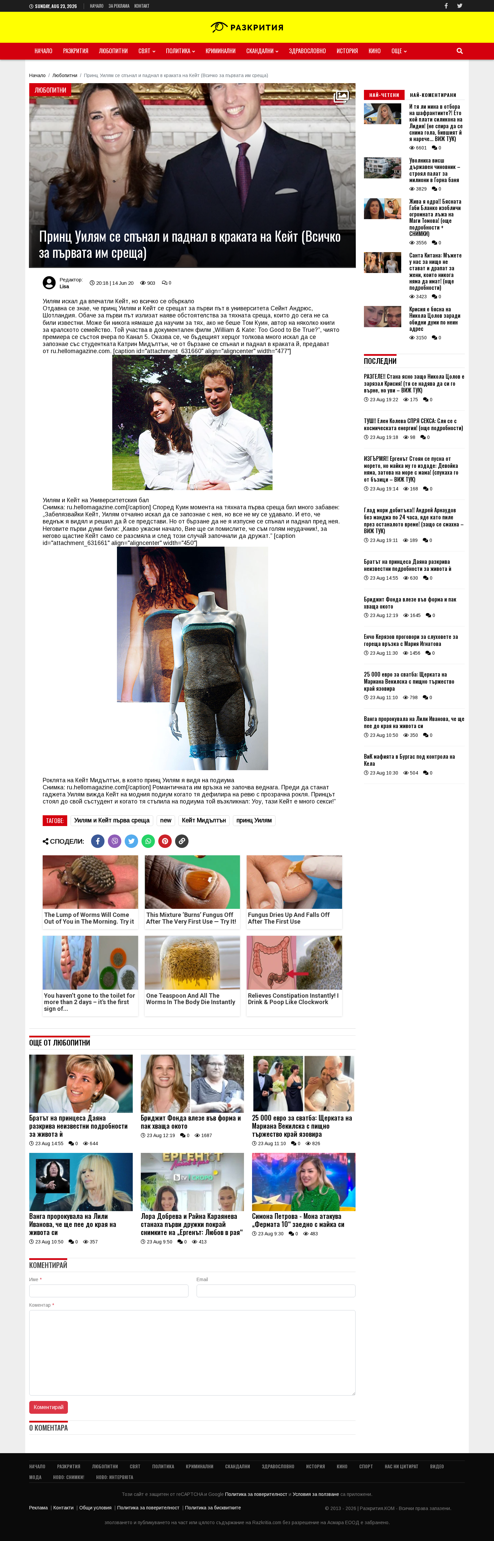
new (165, 820)
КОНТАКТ (142, 5)
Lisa (64, 286)
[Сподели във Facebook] (98, 841)
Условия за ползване (316, 1494)
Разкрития (75, 50)
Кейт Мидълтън (204, 820)
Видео (437, 1466)
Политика (178, 50)
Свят (144, 50)
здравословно (307, 50)
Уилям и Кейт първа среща (112, 820)
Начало (97, 5)
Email (202, 1279)
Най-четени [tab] (384, 94)
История (347, 50)
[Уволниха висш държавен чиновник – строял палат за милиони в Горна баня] (382, 176)
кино (375, 50)
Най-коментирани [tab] (433, 94)
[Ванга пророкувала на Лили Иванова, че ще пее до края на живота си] (81, 1209)
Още (397, 50)
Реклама (38, 1507)
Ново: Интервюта (114, 1476)
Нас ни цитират (401, 1466)
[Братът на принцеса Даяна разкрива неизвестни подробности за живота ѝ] (81, 1111)
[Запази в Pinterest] (165, 841)
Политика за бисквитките (213, 1507)
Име (35, 1279)
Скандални (260, 50)
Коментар (41, 1305)
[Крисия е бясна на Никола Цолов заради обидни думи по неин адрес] (382, 325)
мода (35, 1476)
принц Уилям (254, 820)
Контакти (63, 1507)
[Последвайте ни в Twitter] (460, 5)
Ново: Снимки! (68, 1476)
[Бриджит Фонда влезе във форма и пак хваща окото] (192, 1111)
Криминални (221, 50)
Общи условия (95, 1507)
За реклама (119, 5)
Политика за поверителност (257, 1494)
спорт (366, 1466)
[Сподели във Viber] (114, 841)
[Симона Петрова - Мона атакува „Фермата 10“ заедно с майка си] (304, 1209)
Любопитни (113, 50)
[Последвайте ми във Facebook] (446, 5)
